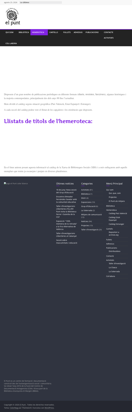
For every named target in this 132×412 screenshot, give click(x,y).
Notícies (84, 221)
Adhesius (78, 32)
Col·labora (11, 43)
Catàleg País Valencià (118, 213)
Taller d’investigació (117, 263)
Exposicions (86, 202)
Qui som (9, 32)
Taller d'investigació (89, 229)
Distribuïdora (114, 251)
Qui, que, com (115, 193)
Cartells (53, 32)
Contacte (108, 32)
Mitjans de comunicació (91, 214)
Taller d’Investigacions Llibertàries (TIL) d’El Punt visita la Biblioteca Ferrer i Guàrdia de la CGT (66, 211)
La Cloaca (113, 267)
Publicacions (92, 32)
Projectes (85, 225)
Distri (83, 198)
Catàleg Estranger (116, 224)
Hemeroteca (38, 32)
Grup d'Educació (88, 206)
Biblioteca (24, 32)
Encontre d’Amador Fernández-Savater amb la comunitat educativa (66, 199)
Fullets (67, 32)
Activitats (109, 38)
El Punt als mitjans (117, 201)
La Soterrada (86, 210)
